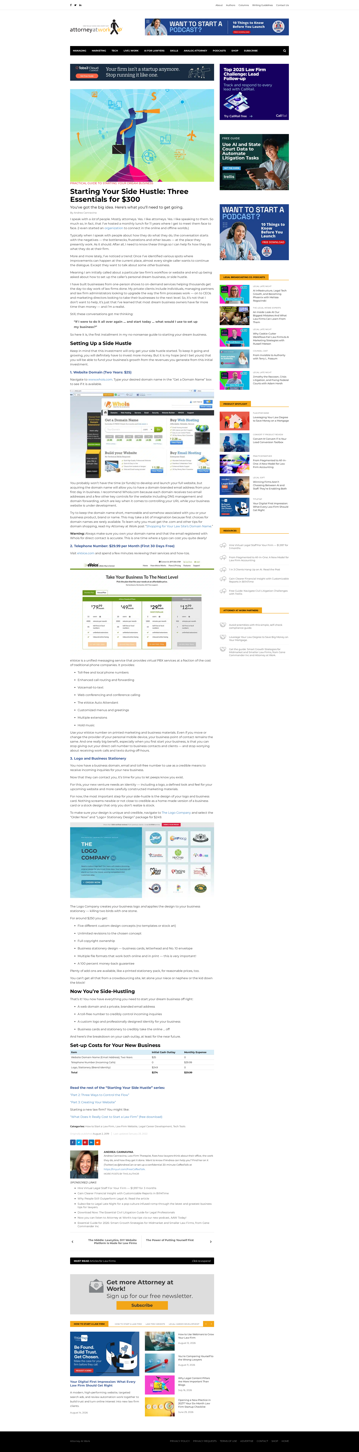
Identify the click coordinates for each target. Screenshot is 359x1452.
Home (285, 1441)
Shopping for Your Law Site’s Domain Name (178, 526)
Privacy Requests (205, 1441)
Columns (244, 5)
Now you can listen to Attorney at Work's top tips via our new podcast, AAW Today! (132, 1217)
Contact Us (282, 5)
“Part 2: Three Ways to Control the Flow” (99, 1095)
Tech (115, 50)
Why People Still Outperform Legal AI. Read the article (113, 1198)
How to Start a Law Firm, (100, 1126)
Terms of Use (228, 1441)
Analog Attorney (195, 50)
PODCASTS (219, 50)
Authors (230, 5)
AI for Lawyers (154, 50)
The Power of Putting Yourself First (170, 1240)
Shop (234, 50)
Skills (174, 50)
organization (114, 228)
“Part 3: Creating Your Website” (93, 1102)
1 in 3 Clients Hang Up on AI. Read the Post (254, 569)
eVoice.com (85, 553)
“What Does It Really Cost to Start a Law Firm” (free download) (116, 1117)
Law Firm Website (155, 1324)
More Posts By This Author (121, 1173)
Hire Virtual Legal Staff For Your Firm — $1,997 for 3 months (117, 1188)
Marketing (99, 50)
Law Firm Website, (127, 1126)
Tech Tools (179, 1126)
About (219, 5)
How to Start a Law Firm (128, 1324)
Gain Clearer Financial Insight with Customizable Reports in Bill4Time (123, 1193)
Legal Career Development (184, 1324)
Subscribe (251, 50)
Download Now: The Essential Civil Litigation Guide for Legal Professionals (126, 1212)
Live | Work (131, 50)
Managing (79, 50)
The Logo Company (176, 812)
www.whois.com (100, 379)
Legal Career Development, (155, 1126)
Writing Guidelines (262, 5)
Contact (262, 1441)
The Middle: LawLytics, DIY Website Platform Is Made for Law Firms (112, 1242)
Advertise (246, 1441)
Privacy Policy (180, 1441)
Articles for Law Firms (142, 1260)
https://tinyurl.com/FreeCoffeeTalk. (124, 1169)
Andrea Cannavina (85, 212)
